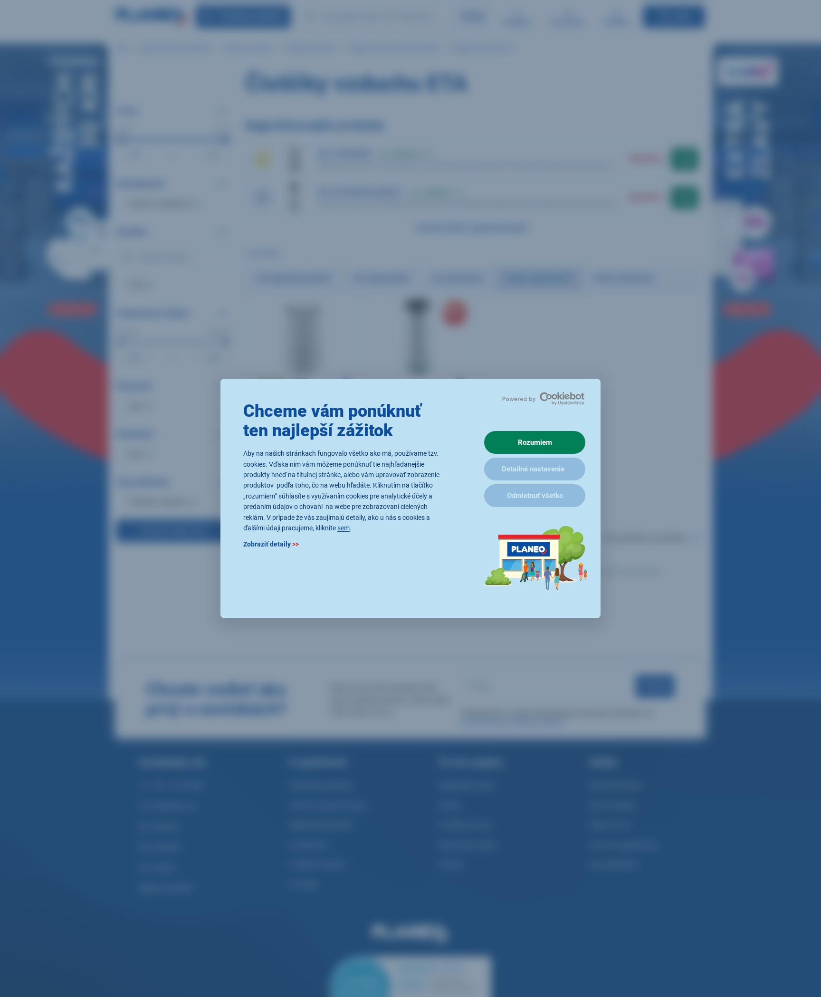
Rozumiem (535, 442)
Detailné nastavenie (533, 469)
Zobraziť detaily (271, 544)
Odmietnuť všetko (535, 495)
